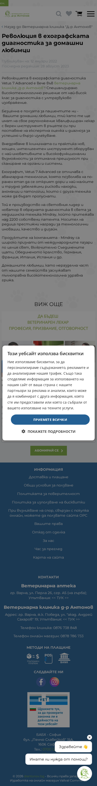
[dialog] (48, 393)
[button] (49, 431)
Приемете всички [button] (50, 419)
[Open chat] (84, 773)
